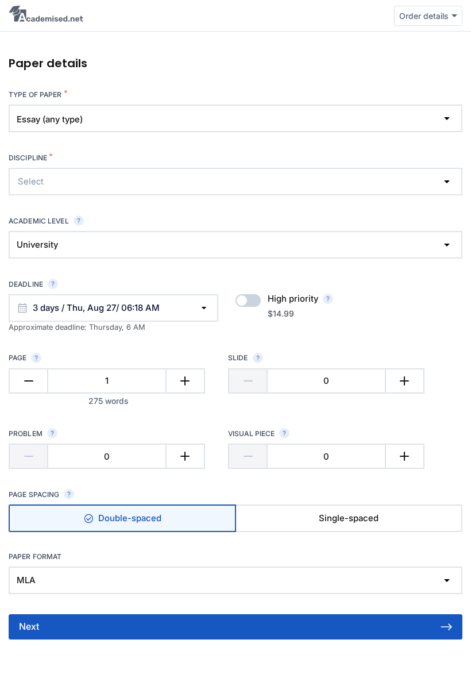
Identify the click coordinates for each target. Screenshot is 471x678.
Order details (423, 16)
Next (29, 626)
